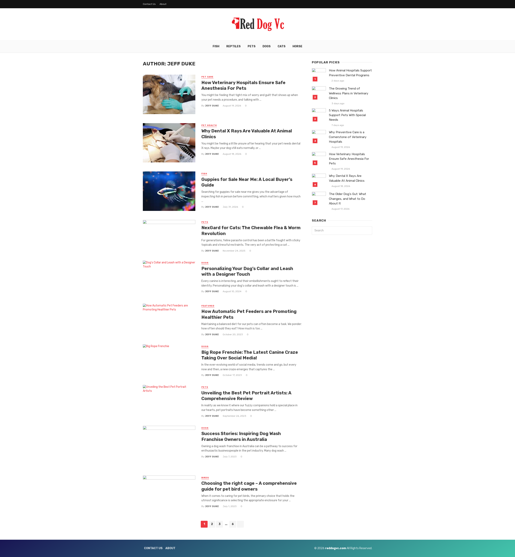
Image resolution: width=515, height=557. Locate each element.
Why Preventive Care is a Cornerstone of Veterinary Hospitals (348, 136)
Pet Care (207, 77)
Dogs (267, 46)
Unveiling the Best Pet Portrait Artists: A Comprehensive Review (246, 395)
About (163, 4)
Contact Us (149, 4)
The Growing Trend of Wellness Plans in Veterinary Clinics (348, 93)
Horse (297, 46)
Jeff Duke (212, 105)
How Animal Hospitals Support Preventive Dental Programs (350, 73)
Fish (216, 46)
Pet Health (209, 125)
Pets (251, 46)
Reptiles (233, 46)
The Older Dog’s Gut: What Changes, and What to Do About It (347, 198)
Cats (281, 46)
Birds (205, 478)
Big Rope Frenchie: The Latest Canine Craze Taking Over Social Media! (249, 355)
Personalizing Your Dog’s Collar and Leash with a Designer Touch (247, 271)
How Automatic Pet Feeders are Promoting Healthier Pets (249, 314)
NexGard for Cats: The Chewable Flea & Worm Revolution (251, 230)
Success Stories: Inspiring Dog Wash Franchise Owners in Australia (241, 436)
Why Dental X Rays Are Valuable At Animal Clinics (246, 133)
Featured (207, 306)
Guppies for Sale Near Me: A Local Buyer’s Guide (246, 182)
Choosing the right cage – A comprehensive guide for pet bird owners (249, 486)
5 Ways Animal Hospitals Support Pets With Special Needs (347, 115)
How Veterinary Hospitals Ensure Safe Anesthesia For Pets (243, 85)
